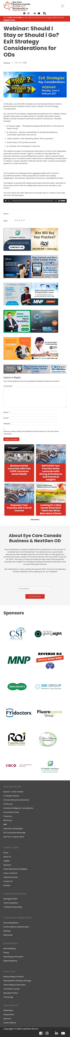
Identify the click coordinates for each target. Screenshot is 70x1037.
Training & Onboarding (12, 907)
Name (6, 412)
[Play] (6, 201)
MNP (5, 824)
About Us (7, 857)
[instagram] (28, 13)
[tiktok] (31, 13)
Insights (6, 861)
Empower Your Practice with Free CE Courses (19, 507)
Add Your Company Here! (13, 837)
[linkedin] (35, 13)
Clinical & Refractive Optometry (16, 800)
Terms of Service (10, 873)
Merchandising (9, 948)
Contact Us (8, 881)
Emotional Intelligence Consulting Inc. (18, 808)
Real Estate (7, 935)
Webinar (6, 63)
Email (6, 418)
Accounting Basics (11, 923)
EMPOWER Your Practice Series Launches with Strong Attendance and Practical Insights (50, 472)
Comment (8, 386)
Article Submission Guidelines (15, 869)
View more (35, 519)
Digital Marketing (10, 961)
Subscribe (37, 1031)
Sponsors (7, 865)
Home (5, 852)
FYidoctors (7, 816)
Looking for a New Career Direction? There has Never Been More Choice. (51, 509)
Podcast (6, 885)
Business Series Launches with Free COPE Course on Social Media (19, 470)
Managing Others (10, 899)
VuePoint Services (10, 877)
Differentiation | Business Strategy (17, 981)
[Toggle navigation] (62, 6)
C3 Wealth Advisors (11, 796)
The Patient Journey (11, 989)
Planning (6, 931)
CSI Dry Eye (7, 804)
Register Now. (9, 20)
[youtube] (39, 13)
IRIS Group (7, 820)
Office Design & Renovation (14, 985)
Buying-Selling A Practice (13, 976)
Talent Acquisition (10, 903)
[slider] (63, 200)
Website (6, 423)
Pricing (6, 952)
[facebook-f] (24, 13)
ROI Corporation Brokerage (14, 832)
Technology (8, 997)
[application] (35, 201)
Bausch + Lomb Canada (13, 792)
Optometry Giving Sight (13, 828)
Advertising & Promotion (13, 957)
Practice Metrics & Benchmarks (16, 927)
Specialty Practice (10, 993)
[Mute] (59, 201)
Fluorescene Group (11, 812)
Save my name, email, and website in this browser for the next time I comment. (31, 432)
